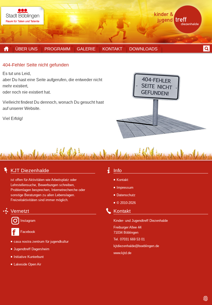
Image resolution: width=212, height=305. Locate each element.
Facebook (27, 232)
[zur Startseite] (179, 19)
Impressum (125, 187)
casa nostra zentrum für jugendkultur (41, 241)
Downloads (143, 48)
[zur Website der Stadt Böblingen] (22, 16)
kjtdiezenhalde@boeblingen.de (136, 246)
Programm (57, 48)
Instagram (27, 221)
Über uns (26, 48)
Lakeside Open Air (27, 264)
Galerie (86, 48)
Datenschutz (126, 195)
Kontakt (112, 48)
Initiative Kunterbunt (29, 257)
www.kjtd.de (122, 253)
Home (6, 49)
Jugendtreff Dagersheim (31, 249)
